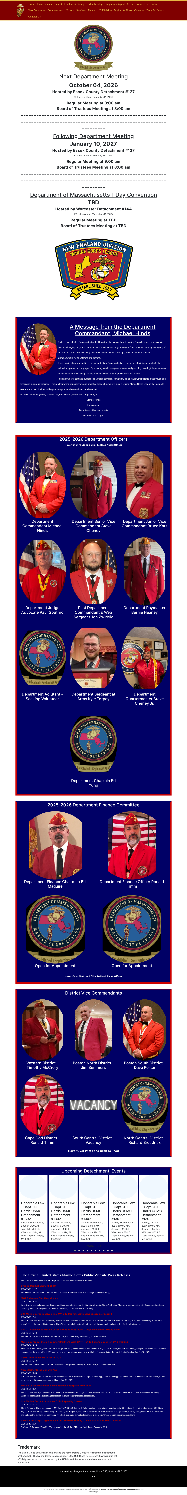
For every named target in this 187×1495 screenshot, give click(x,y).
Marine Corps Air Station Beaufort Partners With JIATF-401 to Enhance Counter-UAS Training (74, 1342)
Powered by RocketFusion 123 (131, 1489)
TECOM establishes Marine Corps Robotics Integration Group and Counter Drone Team (70, 1329)
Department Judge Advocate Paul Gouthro (42, 610)
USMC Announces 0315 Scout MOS (41, 1357)
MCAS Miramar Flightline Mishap (39, 1298)
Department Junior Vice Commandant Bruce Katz (144, 523)
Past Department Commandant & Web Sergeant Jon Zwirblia (93, 612)
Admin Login (94, 1492)
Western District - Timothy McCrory (42, 1065)
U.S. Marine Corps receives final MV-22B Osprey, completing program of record (66, 1314)
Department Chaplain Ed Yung (93, 783)
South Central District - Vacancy (93, 1140)
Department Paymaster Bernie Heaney (144, 610)
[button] (75, 1250)
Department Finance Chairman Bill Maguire (55, 884)
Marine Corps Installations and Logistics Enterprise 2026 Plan (56, 1385)
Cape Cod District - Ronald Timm (42, 1140)
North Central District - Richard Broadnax (145, 1140)
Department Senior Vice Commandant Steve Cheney (93, 526)
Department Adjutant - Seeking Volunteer (42, 696)
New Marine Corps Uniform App (39, 1370)
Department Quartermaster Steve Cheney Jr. (145, 699)
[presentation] (90, 1246)
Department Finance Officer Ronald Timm (132, 884)
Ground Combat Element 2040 (38, 1286)
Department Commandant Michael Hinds (42, 526)
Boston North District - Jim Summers (93, 1065)
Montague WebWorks (109, 1489)
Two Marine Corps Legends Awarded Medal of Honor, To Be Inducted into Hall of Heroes (71, 1420)
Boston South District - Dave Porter (144, 1065)
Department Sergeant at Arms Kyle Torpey (93, 696)
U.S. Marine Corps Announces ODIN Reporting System (52, 1401)
